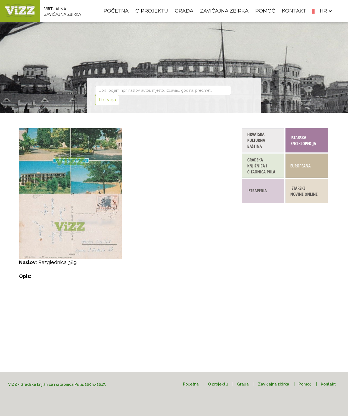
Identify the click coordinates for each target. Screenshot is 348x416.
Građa (184, 11)
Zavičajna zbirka (224, 11)
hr (323, 11)
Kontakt (294, 11)
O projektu (151, 11)
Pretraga (107, 99)
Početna (116, 11)
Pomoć (265, 11)
